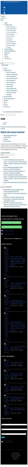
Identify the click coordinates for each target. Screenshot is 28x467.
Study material (8, 96)
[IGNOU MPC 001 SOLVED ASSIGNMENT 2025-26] (6, 364)
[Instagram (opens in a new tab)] (4, 10)
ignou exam (10, 84)
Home (5, 68)
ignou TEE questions (12, 78)
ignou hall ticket (11, 82)
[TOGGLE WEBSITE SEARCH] (4, 60)
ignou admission (11, 72)
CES (4, 124)
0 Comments (7, 141)
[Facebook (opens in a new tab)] (4, 8)
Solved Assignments (9, 98)
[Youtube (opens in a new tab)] (4, 13)
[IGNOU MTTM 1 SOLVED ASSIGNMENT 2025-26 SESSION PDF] (6, 376)
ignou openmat (11, 80)
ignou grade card (11, 88)
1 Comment (19, 413)
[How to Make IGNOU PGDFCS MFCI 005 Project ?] (6, 348)
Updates (9, 94)
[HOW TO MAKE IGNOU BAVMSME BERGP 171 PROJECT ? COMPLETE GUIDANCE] (6, 302)
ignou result (10, 86)
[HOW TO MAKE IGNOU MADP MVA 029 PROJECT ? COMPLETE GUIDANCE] (6, 285)
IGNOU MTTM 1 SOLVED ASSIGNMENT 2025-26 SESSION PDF (16, 375)
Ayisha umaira (7, 193)
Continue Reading (6, 152)
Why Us (6, 104)
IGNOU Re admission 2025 (17, 197)
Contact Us (7, 106)
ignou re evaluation (12, 90)
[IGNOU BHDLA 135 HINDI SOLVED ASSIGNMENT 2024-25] (6, 410)
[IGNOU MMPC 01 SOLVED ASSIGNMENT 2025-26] (6, 388)
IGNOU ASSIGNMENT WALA (10, 135)
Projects (6, 100)
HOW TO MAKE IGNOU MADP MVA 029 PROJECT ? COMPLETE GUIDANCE (18, 284)
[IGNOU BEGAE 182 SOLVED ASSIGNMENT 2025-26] (6, 399)
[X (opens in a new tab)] (4, 5)
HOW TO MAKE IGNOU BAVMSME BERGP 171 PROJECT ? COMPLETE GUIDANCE (18, 302)
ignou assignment (12, 76)
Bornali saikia (7, 199)
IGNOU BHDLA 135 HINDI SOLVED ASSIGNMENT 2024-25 (18, 409)
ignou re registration (12, 74)
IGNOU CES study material (12, 132)
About (5, 102)
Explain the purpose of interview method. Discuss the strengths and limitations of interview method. (15, 204)
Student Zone (7, 70)
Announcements (11, 92)
